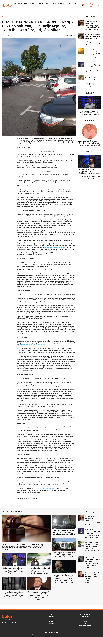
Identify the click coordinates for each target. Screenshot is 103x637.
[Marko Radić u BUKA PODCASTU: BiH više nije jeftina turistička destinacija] (89, 102)
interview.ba (6, 36)
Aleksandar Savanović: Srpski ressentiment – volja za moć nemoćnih (89, 142)
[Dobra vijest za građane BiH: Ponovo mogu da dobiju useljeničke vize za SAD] (64, 544)
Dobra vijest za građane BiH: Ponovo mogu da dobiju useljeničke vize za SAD (64, 554)
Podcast (90, 151)
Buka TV (90, 93)
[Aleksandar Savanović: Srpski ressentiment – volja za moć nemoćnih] (89, 131)
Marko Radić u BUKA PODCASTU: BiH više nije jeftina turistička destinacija (89, 113)
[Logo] (7, 5)
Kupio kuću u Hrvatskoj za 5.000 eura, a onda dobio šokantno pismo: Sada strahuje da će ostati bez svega (92, 81)
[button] (98, 5)
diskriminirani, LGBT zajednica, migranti (32, 345)
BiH (3, 16)
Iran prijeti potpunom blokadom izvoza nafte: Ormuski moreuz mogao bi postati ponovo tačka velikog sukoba (93, 40)
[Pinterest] (13, 146)
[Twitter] (90, 4)
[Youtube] (91, 6)
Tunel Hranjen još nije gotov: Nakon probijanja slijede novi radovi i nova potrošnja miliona (63, 532)
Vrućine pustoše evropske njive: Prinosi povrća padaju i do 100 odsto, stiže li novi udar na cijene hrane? (93, 54)
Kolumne (89, 120)
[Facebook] (86, 4)
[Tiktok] (93, 4)
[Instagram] (88, 4)
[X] (13, 142)
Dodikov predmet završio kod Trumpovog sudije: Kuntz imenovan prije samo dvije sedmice (92, 26)
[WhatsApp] (13, 150)
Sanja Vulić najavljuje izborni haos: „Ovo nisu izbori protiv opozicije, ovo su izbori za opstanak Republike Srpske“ (39, 570)
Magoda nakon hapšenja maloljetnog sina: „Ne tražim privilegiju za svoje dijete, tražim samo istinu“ (14, 594)
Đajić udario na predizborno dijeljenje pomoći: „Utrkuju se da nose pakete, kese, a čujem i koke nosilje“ (93, 67)
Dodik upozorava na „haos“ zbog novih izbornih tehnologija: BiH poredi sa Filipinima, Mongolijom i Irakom (38, 595)
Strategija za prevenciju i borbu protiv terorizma (50, 481)
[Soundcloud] (95, 4)
